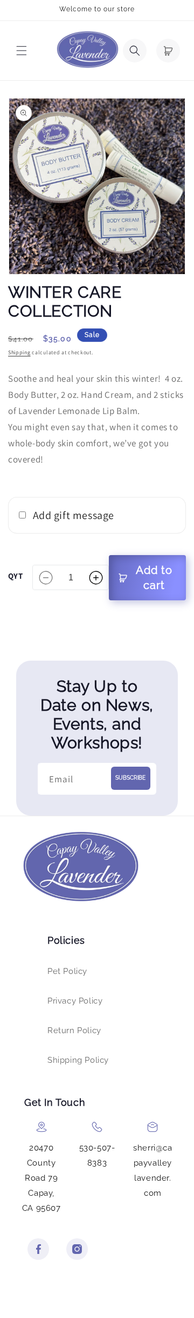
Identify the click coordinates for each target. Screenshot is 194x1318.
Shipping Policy (78, 1060)
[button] (21, 50)
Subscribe (130, 778)
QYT (15, 576)
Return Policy (74, 1030)
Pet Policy (67, 971)
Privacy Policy (74, 1001)
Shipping (19, 352)
